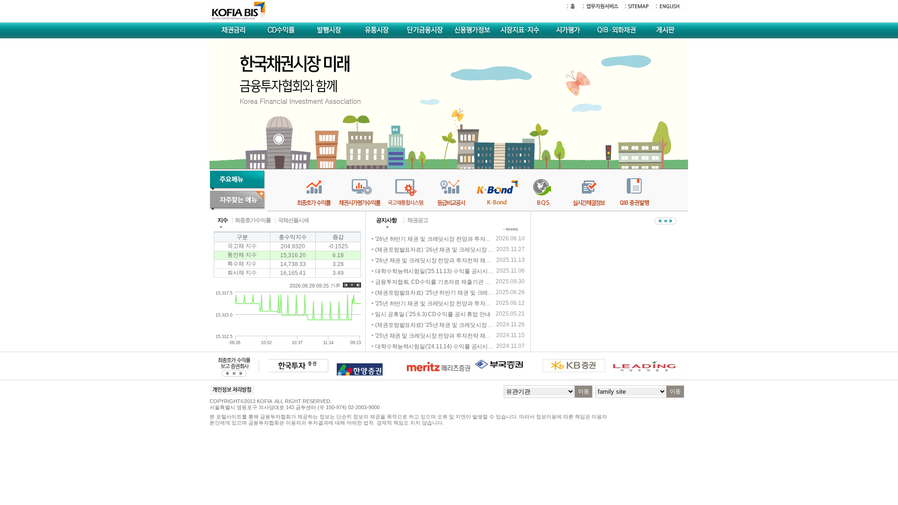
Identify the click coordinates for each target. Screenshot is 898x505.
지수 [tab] (222, 220)
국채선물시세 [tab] (293, 220)
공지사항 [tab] (386, 220)
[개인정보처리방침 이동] (232, 393)
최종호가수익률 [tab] (253, 220)
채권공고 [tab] (417, 220)
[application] (287, 254)
